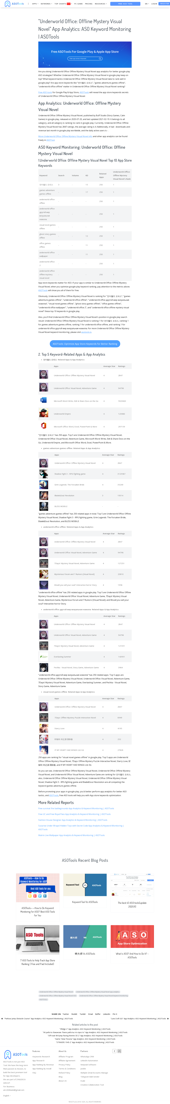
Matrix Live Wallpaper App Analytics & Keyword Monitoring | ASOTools (71, 835)
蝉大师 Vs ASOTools (85, 953)
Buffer (98, 1014)
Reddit (74, 1014)
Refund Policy (64, 1072)
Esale (83, 1081)
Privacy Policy (64, 1064)
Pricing (88, 4)
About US (63, 1081)
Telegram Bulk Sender (90, 1076)
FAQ (34, 1072)
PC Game (78, 4)
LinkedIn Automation (89, 1060)
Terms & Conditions (67, 1068)
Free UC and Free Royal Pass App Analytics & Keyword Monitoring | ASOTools (74, 814)
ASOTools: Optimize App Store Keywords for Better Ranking (85, 343)
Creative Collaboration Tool (92, 1084)
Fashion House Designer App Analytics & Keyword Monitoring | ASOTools (72, 820)
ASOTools (84, 92)
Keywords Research (41, 1056)
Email (90, 1014)
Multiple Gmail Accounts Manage (94, 1072)
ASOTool (50, 140)
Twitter (65, 1014)
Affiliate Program (66, 1056)
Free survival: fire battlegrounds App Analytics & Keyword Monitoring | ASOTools (76, 808)
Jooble (83, 1068)
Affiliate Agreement (67, 1060)
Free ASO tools (45, 92)
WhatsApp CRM (87, 1056)
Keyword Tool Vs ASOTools (85, 902)
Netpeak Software (88, 1064)
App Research (38, 1060)
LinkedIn (106, 1014)
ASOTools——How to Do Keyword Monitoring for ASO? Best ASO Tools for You (37, 911)
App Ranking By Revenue (43, 1064)
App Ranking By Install (41, 1068)
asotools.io (86, 332)
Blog (60, 1076)
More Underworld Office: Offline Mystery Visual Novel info (65, 136)
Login (154, 4)
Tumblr (83, 1014)
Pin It (115, 1014)
